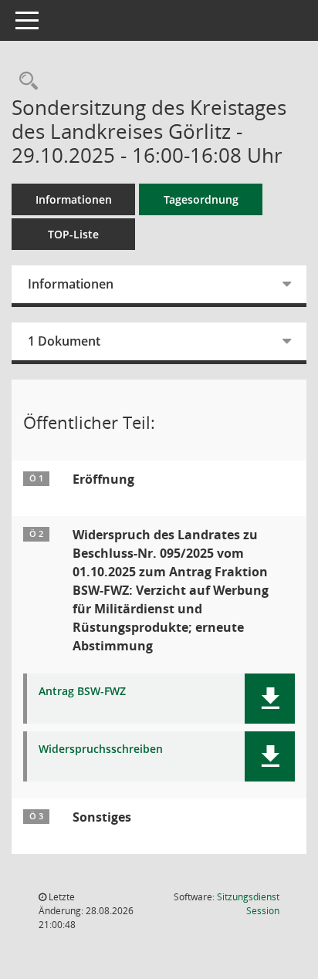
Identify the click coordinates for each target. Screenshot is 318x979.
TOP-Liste (73, 234)
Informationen (74, 199)
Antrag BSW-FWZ (82, 691)
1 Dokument (64, 341)
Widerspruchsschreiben (101, 749)
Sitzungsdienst (248, 903)
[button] (270, 698)
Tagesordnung (201, 199)
